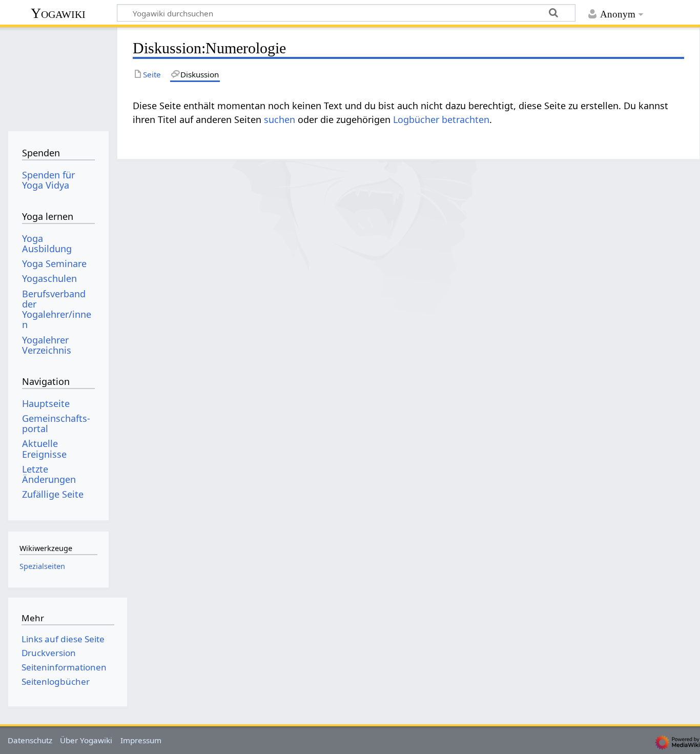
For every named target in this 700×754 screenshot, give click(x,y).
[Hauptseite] (58, 75)
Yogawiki (58, 13)
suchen (279, 119)
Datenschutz (30, 740)
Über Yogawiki (86, 740)
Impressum (140, 740)
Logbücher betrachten (441, 119)
